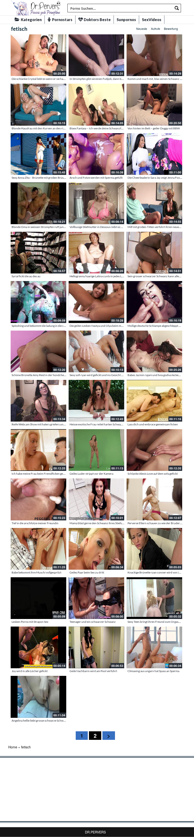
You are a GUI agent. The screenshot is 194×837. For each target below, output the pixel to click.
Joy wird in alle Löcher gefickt (30, 671)
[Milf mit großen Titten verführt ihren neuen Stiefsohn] (154, 203)
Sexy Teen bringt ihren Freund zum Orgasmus (156, 621)
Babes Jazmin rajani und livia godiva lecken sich (156, 375)
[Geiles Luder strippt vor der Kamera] (96, 450)
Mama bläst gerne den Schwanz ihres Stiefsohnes (99, 523)
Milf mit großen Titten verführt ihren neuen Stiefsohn (160, 227)
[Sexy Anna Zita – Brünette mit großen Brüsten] (38, 154)
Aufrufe (155, 29)
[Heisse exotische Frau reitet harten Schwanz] (96, 401)
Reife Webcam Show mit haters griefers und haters (42, 424)
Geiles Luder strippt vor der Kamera (91, 473)
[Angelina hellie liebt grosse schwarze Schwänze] (38, 697)
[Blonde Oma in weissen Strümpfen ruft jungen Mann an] (38, 203)
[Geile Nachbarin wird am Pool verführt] (96, 647)
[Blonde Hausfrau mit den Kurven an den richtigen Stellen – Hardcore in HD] (38, 104)
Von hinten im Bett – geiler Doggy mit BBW (154, 128)
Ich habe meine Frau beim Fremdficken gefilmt (40, 473)
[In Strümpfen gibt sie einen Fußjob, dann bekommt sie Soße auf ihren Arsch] (96, 55)
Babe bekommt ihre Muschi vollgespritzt (36, 572)
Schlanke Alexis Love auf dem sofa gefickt (153, 473)
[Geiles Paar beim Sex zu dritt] (96, 549)
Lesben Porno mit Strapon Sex (30, 621)
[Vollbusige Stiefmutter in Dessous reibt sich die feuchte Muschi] (96, 203)
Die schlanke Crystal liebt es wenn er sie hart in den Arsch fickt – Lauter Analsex (60, 79)
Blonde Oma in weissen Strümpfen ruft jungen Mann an (45, 227)
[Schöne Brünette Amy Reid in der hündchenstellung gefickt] (38, 351)
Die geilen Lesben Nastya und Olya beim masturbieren (103, 326)
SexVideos (151, 19)
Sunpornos (126, 19)
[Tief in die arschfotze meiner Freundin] (38, 499)
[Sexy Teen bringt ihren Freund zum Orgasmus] (154, 598)
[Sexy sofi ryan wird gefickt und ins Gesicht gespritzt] (96, 351)
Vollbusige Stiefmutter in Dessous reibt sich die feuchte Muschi (108, 227)
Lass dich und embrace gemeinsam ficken (153, 424)
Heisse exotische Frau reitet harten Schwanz (97, 424)
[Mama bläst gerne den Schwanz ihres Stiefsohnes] (96, 499)
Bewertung (171, 29)
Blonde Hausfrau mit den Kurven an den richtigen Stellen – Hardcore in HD (57, 128)
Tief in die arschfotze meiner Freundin (35, 523)
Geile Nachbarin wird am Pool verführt (93, 671)
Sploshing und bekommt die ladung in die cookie (41, 326)
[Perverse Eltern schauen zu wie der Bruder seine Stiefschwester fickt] (154, 499)
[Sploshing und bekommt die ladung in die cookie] (38, 302)
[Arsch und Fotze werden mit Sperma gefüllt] (96, 154)
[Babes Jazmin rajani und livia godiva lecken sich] (154, 351)
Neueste (141, 29)
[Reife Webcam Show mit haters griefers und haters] (38, 401)
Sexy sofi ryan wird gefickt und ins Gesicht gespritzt (101, 375)
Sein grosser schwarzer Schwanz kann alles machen (159, 276)
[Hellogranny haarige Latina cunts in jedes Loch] (96, 252)
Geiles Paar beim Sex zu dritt (87, 572)
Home (12, 747)
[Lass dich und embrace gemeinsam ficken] (154, 401)
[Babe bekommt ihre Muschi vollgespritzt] (38, 549)
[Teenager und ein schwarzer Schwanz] (96, 598)
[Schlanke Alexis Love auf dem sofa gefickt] (154, 450)
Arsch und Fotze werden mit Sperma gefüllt (96, 177)
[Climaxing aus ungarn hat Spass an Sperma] (154, 647)
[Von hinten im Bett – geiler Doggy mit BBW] (154, 104)
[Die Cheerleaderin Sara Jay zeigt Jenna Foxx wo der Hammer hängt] (154, 154)
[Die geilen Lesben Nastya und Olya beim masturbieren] (96, 302)
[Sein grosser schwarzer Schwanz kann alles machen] (154, 252)
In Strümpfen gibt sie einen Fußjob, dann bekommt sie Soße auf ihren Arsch (115, 79)
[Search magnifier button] (177, 8)
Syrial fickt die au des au (26, 276)
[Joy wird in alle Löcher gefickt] (38, 647)
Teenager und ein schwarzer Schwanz (93, 621)
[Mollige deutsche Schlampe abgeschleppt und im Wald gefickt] (154, 302)
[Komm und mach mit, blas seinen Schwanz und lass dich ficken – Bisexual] (154, 55)
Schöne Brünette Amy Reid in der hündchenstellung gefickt (48, 375)
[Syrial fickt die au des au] (38, 252)
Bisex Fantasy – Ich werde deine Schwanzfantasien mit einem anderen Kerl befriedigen (122, 128)
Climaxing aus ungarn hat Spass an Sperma (153, 671)
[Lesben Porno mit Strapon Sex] (38, 598)
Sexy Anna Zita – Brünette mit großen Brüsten (40, 177)
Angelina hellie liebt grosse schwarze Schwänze (40, 720)
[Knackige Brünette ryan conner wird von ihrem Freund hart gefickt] (154, 549)
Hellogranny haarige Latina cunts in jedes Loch (98, 276)
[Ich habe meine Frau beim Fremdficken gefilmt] (38, 450)
